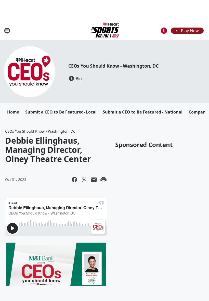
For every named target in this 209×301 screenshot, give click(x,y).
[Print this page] (103, 179)
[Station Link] (104, 30)
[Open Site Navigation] (7, 31)
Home (13, 112)
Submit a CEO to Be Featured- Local (61, 112)
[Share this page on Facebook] (74, 179)
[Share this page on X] (84, 179)
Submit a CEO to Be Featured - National (142, 112)
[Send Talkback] (164, 31)
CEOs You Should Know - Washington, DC (113, 66)
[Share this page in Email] (93, 179)
